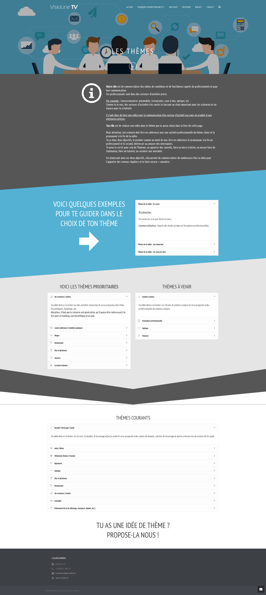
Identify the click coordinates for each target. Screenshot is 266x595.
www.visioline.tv (62, 578)
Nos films (173, 7)
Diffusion (186, 7)
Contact (210, 7)
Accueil (129, 7)
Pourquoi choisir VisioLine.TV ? (151, 7)
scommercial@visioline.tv (66, 573)
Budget (198, 7)
